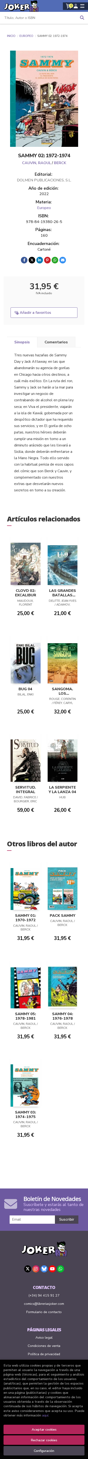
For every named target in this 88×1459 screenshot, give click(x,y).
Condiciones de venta (44, 1345)
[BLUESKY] (44, 1268)
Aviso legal (44, 1337)
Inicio (11, 36)
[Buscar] (82, 18)
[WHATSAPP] (60, 1268)
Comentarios (56, 342)
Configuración (44, 1450)
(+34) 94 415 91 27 (44, 1295)
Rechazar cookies (44, 1440)
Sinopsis (22, 342)
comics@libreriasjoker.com (44, 1303)
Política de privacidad (44, 1354)
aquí (45, 1415)
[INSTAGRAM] (35, 1268)
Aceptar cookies (44, 1429)
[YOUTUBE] (52, 1268)
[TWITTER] (27, 1268)
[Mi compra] (68, 6)
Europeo (26, 36)
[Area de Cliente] (76, 6)
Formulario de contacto (44, 1312)
